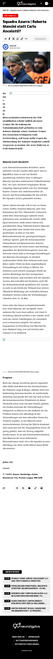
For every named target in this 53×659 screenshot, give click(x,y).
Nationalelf (10, 15)
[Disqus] (26, 530)
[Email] (29, 488)
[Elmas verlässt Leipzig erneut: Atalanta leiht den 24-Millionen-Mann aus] (26, 602)
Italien (35, 474)
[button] (5, 3)
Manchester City (10, 478)
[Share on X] (13, 39)
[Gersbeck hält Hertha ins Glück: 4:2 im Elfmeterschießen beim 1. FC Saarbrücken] (26, 594)
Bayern (16, 474)
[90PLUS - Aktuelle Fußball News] (26, 3)
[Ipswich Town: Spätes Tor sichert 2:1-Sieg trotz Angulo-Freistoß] (26, 579)
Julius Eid (13, 46)
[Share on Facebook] (9, 39)
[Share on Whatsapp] (18, 39)
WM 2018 (38, 478)
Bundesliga (25, 474)
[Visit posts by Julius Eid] (5, 47)
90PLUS (6, 10)
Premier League (26, 478)
